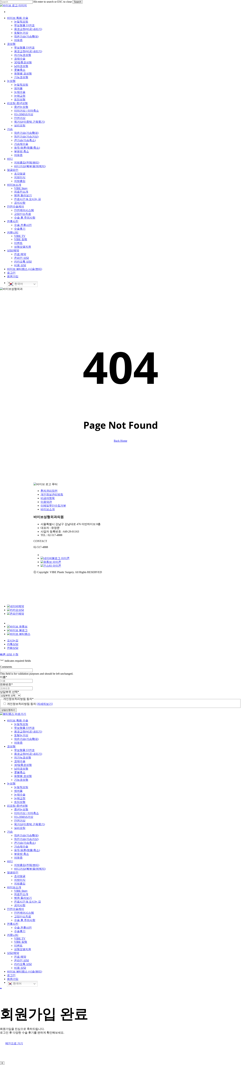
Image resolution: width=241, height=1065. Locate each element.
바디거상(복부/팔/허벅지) (30, 868)
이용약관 (46, 501)
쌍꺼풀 (18, 790)
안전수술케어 (15, 909)
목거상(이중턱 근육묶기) (29, 824)
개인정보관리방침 (52, 494)
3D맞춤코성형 (23, 764)
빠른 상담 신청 (9, 654)
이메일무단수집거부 (53, 505)
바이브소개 (48, 509)
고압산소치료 (22, 916)
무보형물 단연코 (24, 727)
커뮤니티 (12, 934)
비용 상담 (20, 967)
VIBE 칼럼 (20, 941)
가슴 (10, 831)
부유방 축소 (21, 853)
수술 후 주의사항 (24, 920)
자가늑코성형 (22, 757)
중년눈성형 (21, 809)
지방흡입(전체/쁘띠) (26, 865)
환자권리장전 (49, 490)
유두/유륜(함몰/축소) (27, 850)
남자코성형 (21, 768)
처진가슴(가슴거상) (26, 839)
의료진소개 (21, 894)
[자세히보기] (45, 703)
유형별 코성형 (23, 776)
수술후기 (19, 931)
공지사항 (19, 905)
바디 (10, 861)
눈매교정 (19, 798)
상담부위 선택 (9, 691)
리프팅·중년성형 (17, 805)
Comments (6, 666)
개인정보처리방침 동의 (30, 703)
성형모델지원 (22, 949)
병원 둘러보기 (23, 897)
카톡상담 (12, 644)
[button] (1, 988)
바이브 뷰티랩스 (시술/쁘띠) (24, 971)
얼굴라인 (12, 872)
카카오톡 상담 (23, 964)
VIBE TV (19, 938)
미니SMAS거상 (23, 816)
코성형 (11, 746)
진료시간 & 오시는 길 (27, 901)
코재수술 (19, 761)
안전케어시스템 (24, 912)
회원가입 (12, 978)
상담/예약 (13, 952)
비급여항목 (48, 498)
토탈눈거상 (21, 735)
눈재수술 (19, 794)
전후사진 (12, 923)
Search (77, 2)
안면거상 (19, 820)
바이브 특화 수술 (17, 720)
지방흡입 (19, 883)
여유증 (18, 742)
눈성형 (11, 783)
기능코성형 (21, 779)
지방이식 (19, 879)
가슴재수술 (21, 846)
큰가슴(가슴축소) (25, 842)
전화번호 (6, 684)
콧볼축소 (19, 772)
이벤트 (18, 945)
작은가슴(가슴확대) (26, 738)
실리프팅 (19, 827)
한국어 (18, 283)
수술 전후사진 (23, 927)
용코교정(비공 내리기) (28, 731)
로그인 (11, 975)
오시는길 (12, 640)
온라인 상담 (21, 960)
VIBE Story (21, 890)
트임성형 (19, 802)
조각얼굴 (19, 876)
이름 (3, 677)
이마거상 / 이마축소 (26, 813)
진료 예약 (20, 956)
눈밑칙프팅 (21, 724)
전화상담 (12, 647)
